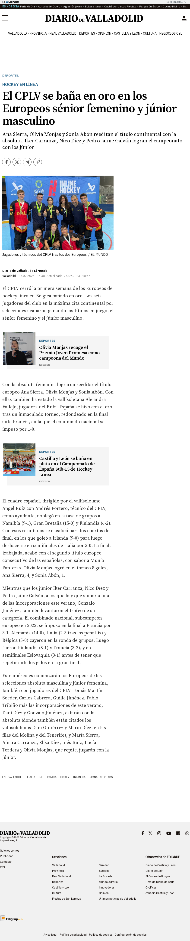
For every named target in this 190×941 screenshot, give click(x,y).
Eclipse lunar (93, 6)
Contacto (6, 861)
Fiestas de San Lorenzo (66, 898)
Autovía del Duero (49, 6)
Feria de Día (27, 6)
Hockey (64, 777)
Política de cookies (100, 934)
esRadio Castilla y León (160, 893)
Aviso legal (50, 934)
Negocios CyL (170, 33)
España (93, 777)
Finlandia (79, 777)
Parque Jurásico (149, 6)
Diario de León (154, 870)
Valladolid (17, 33)
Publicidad (6, 856)
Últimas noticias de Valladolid (117, 898)
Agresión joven (72, 6)
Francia (51, 777)
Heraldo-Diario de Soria (160, 882)
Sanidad (104, 865)
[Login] (184, 18)
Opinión (104, 33)
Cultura (150, 33)
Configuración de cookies (130, 934)
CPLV (103, 777)
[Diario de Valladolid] (94, 18)
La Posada (105, 876)
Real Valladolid (63, 33)
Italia (31, 777)
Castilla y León (127, 33)
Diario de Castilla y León (161, 865)
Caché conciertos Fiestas (120, 6)
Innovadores (106, 887)
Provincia (38, 33)
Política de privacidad (73, 934)
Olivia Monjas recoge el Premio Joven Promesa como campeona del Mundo (69, 353)
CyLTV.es (151, 887)
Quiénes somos (9, 850)
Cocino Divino (171, 6)
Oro (40, 777)
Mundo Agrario (108, 882)
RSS (2, 867)
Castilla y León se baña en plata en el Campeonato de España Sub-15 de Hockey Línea (67, 467)
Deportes (87, 33)
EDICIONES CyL (175, 2)
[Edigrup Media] (11, 917)
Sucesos (104, 870)
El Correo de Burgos (158, 876)
